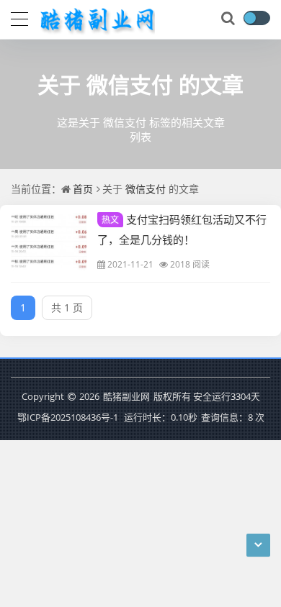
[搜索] (229, 19)
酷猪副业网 (126, 396)
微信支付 (129, 84)
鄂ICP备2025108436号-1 (67, 417)
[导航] (19, 17)
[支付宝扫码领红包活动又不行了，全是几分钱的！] (49, 241)
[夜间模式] (256, 18)
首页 (83, 189)
